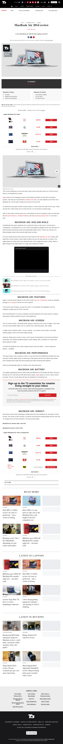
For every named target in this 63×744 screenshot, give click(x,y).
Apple (4, 197)
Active (22, 6)
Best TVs (31, 698)
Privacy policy (17, 724)
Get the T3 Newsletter (24, 10)
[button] (31, 119)
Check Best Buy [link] (51, 467)
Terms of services (25, 399)
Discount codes (45, 704)
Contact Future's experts (29, 722)
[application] (31, 259)
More (49, 6)
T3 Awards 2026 (39, 10)
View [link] (51, 120)
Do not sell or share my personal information (31, 727)
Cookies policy (27, 724)
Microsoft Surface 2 (11, 216)
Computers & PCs (30, 22)
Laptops (39, 22)
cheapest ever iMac (31, 199)
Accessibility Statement (12, 722)
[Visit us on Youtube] (30, 2)
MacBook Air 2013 (45, 237)
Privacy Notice (50, 399)
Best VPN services (18, 706)
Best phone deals (45, 696)
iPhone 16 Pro (18, 696)
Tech (16, 6)
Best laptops (31, 696)
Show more (34, 146)
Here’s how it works (49, 40)
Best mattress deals (45, 698)
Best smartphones (31, 701)
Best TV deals (45, 701)
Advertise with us (38, 724)
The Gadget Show (52, 10)
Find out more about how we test (8, 106)
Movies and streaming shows (18, 703)
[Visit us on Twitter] (25, 2)
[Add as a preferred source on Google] (31, 733)
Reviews (43, 110)
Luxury (38, 6)
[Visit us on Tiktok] (38, 2)
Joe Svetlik (23, 110)
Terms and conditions (51, 722)
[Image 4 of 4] (57, 171)
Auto (43, 6)
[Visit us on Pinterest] (28, 2)
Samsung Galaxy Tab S (42, 216)
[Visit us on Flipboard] (35, 2)
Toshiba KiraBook (23, 216)
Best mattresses (31, 704)
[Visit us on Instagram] (33, 2)
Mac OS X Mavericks (40, 300)
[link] (11, 120)
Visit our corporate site (49, 739)
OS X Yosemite (12, 302)
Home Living (29, 6)
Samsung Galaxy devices (17, 699)
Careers (47, 724)
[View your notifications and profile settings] (48, 2)
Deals (12, 10)
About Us (40, 722)
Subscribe (53, 2)
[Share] (28, 37)
